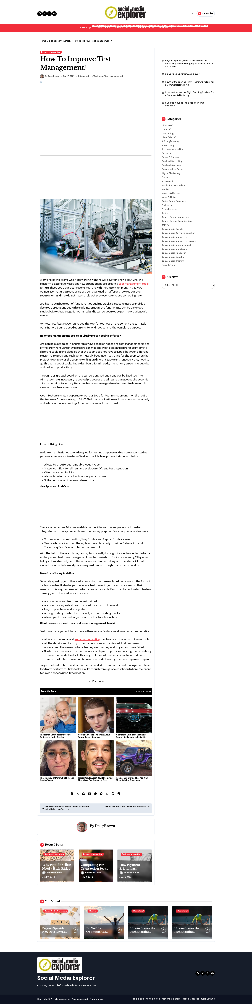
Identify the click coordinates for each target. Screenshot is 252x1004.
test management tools (133, 284)
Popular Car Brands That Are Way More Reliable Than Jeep (132, 779)
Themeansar (96, 999)
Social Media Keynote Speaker (178, 233)
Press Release (169, 209)
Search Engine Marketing (175, 217)
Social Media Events (172, 229)
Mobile (165, 189)
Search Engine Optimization (177, 221)
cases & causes (147, 27)
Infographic (168, 181)
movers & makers (125, 27)
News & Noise (169, 197)
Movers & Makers (171, 193)
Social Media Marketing (174, 237)
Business (98, 76)
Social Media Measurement (176, 245)
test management (114, 76)
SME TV (165, 225)
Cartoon (166, 153)
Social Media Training (173, 261)
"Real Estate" (169, 137)
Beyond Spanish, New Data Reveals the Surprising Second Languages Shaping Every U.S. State (189, 64)
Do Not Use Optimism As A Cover (182, 74)
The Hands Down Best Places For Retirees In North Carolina (55, 736)
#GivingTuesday (170, 141)
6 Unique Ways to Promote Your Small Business (185, 104)
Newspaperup (79, 999)
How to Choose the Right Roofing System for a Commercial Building (189, 83)
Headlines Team (54, 873)
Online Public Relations (174, 201)
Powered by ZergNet (143, 691)
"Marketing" (168, 133)
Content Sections (171, 165)
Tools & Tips (168, 265)
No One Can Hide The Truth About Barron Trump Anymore (94, 736)
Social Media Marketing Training (179, 241)
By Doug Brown (52, 76)
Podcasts (167, 205)
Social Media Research (174, 253)
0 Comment (83, 76)
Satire (165, 213)
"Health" (166, 129)
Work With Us (165, 28)
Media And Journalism (173, 185)
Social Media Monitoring (175, 249)
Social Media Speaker (173, 257)
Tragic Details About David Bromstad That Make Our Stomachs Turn (95, 779)
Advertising (168, 145)
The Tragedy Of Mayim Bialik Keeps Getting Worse (57, 779)
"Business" (167, 125)
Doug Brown (105, 826)
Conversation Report (173, 169)
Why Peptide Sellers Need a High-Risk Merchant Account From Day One (56, 870)
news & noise (105, 27)
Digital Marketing (171, 173)
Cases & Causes (170, 157)
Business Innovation (50, 52)
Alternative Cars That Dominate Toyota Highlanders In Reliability (131, 736)
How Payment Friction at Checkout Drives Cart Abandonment (133, 870)
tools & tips (87, 27)
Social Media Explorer (66, 978)
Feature (166, 177)
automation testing (87, 639)
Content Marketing (172, 161)
